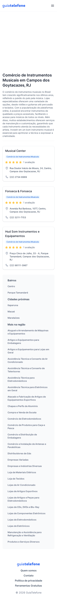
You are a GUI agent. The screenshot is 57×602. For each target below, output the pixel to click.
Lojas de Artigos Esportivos (23, 491)
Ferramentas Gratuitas (28, 585)
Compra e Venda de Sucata (22, 412)
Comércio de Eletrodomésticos (24, 418)
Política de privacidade (28, 580)
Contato (29, 575)
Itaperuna (13, 305)
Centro (11, 286)
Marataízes (14, 317)
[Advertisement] (28, 42)
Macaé (11, 311)
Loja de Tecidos (16, 478)
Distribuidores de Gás (19, 453)
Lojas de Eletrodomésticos (22, 519)
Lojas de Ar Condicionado (21, 485)
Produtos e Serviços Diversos (24, 541)
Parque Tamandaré (18, 292)
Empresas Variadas (18, 459)
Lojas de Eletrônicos (19, 526)
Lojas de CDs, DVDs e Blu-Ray (23, 507)
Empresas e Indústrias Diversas (25, 466)
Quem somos (29, 570)
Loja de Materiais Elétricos (22, 472)
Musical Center (15, 150)
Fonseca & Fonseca (18, 191)
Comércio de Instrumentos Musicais (22, 156)
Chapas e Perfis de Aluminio (23, 406)
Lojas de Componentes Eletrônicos (26, 513)
